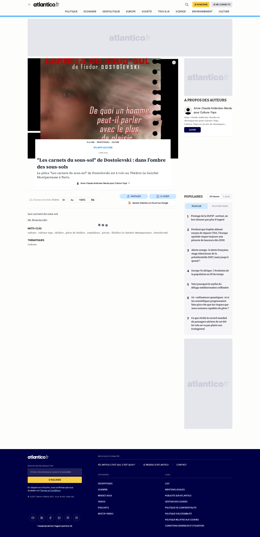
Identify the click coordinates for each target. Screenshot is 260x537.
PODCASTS (103, 507)
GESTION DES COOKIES (176, 501)
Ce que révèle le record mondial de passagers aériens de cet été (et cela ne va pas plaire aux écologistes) (209, 323)
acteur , (106, 232)
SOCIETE (147, 11)
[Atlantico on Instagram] (67, 517)
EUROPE (131, 11)
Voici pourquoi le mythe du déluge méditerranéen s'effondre (210, 286)
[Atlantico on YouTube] (76, 517)
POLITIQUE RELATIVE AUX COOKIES (182, 519)
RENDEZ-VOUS (105, 495)
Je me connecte (222, 4)
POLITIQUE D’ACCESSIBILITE (178, 513)
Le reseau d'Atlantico (156, 464)
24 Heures (214, 196)
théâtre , (60, 232)
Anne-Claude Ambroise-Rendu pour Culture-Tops (103, 183)
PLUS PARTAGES (220, 206)
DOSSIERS (102, 489)
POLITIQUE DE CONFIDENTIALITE (181, 507)
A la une (90, 142)
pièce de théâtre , (76, 232)
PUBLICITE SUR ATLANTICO (178, 495)
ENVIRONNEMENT (202, 11)
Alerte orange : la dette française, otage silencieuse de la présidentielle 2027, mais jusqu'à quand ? (210, 255)
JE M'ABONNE (201, 4)
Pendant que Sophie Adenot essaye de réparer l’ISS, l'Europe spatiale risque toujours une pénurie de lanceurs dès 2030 (209, 235)
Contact (181, 464)
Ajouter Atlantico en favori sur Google (150, 203)
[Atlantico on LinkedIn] (59, 517)
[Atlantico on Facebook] (50, 517)
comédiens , (94, 232)
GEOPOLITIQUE (111, 11)
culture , (33, 232)
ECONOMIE (90, 11)
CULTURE (224, 11)
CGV (167, 483)
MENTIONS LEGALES (175, 489)
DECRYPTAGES (105, 483)
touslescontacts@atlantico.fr (54, 526)
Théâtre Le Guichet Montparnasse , (132, 232)
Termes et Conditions (50, 490)
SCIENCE (181, 11)
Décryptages (103, 142)
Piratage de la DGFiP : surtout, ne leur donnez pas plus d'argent (209, 218)
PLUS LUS (196, 206)
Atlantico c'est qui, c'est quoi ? (116, 464)
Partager (136, 196)
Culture (115, 142)
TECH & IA (164, 11)
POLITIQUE (71, 11)
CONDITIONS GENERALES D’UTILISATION (184, 525)
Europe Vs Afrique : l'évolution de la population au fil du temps (210, 272)
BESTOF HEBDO (105, 513)
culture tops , (46, 232)
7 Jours (226, 196)
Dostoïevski (161, 232)
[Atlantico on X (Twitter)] (41, 517)
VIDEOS (101, 501)
